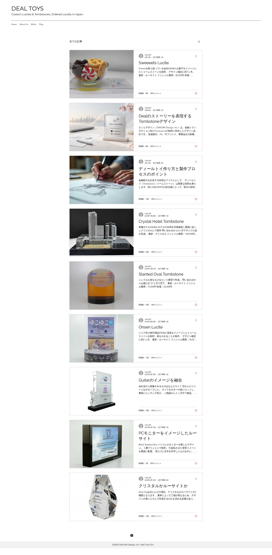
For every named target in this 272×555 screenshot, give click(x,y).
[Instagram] (131, 535)
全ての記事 (75, 41)
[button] (199, 41)
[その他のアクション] (197, 56)
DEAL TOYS (27, 8)
